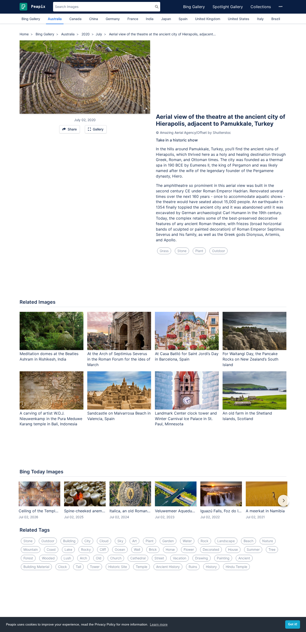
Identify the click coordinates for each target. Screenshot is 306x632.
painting (223, 558)
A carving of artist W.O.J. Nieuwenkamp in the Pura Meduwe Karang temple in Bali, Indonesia (51, 419)
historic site (117, 567)
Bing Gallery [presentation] (31, 19)
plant (199, 251)
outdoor (218, 251)
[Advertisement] (221, 76)
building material (36, 567)
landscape (226, 541)
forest (28, 558)
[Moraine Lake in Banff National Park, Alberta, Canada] (24, 77)
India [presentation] (149, 19)
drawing (201, 558)
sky (120, 541)
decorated (211, 549)
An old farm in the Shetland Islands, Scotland (247, 416)
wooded (48, 558)
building (69, 541)
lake (68, 549)
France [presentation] (132, 19)
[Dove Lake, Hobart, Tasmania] (145, 77)
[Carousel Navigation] (153, 504)
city (87, 541)
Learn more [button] (159, 624)
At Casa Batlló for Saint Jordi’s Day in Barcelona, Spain (187, 356)
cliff (103, 549)
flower (189, 549)
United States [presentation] (238, 19)
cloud (104, 541)
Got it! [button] (292, 624)
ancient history (168, 567)
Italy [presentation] (260, 19)
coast (51, 549)
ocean (120, 549)
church (115, 558)
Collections (261, 6)
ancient (244, 558)
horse (170, 549)
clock (62, 567)
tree (271, 549)
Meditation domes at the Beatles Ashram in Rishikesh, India (49, 356)
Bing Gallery (194, 6)
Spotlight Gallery (228, 6)
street (159, 558)
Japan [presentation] (166, 19)
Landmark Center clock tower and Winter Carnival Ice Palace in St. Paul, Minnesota (186, 419)
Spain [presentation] (183, 19)
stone (181, 251)
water (187, 541)
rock (204, 541)
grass (164, 251)
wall (137, 549)
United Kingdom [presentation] (207, 19)
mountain (30, 549)
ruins (193, 567)
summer (253, 549)
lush (67, 558)
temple (141, 567)
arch (83, 558)
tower (94, 567)
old (98, 558)
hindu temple (236, 567)
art (134, 541)
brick (153, 549)
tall (78, 567)
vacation (179, 558)
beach (248, 541)
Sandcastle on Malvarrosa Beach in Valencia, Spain (119, 416)
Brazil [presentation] (275, 19)
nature (267, 541)
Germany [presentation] (113, 19)
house (233, 549)
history (211, 567)
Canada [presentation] (75, 19)
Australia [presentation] (55, 19)
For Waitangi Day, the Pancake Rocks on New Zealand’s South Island (250, 359)
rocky (86, 549)
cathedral (138, 558)
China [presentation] (93, 19)
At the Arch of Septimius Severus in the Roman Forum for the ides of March (118, 359)
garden (168, 541)
